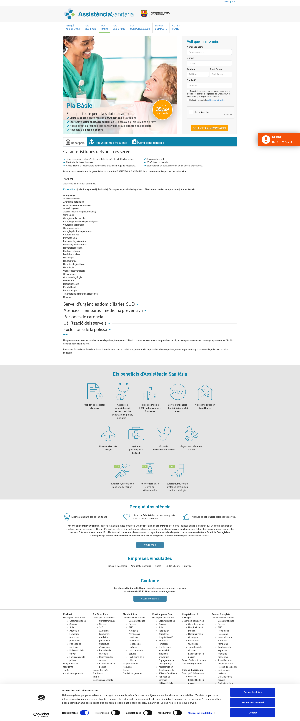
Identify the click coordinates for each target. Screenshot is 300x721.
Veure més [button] (150, 544)
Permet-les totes (253, 692)
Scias (111, 566)
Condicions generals (151, 142)
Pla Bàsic (68, 614)
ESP (227, 1)
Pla (91, 27)
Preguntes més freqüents (110, 142)
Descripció (77, 143)
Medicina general (87, 189)
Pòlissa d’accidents (168, 673)
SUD (72, 627)
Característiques (78, 621)
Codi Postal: (216, 69)
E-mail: (190, 58)
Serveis (161, 27)
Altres (176, 27)
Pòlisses (192, 676)
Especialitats (70, 189)
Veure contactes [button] (150, 598)
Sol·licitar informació (209, 128)
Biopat (158, 566)
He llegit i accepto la (207, 100)
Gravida (188, 566)
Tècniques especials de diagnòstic (125, 189)
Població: (192, 80)
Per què (73, 27)
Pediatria (102, 189)
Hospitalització (166, 637)
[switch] (115, 712)
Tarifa (66, 670)
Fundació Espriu (172, 566)
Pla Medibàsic (130, 614)
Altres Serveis (188, 189)
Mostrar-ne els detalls (200, 713)
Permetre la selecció (253, 702)
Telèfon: (191, 69)
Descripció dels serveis (223, 617)
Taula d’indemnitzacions (194, 660)
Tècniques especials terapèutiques (162, 189)
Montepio (122, 566)
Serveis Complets (221, 614)
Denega (253, 712)
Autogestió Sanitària (141, 566)
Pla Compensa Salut (162, 614)
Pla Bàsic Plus (100, 614)
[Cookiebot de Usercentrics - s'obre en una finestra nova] (41, 715)
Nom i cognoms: (195, 47)
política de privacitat (216, 100)
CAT (234, 1)
